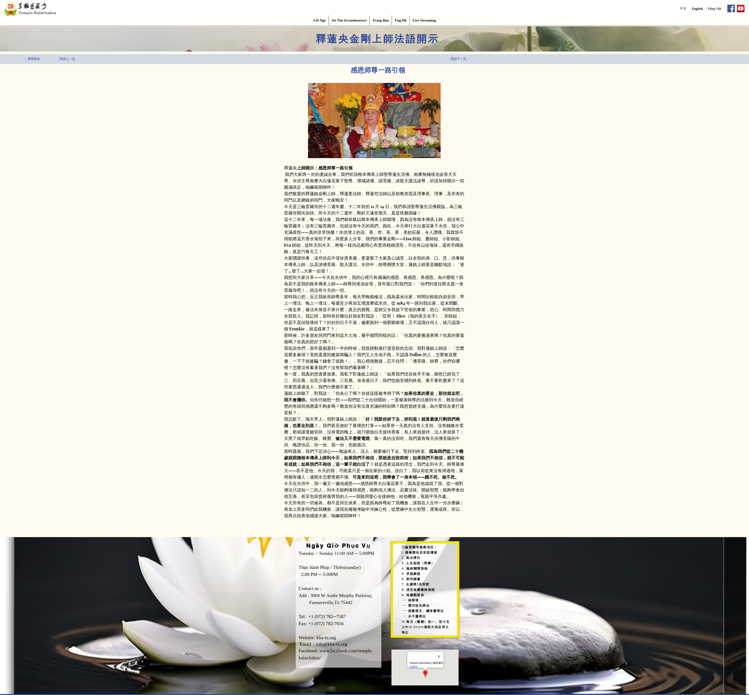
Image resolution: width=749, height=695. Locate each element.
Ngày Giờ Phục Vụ (338, 545)
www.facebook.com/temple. (346, 650)
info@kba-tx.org (331, 644)
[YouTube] (741, 8)
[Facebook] (731, 8)
